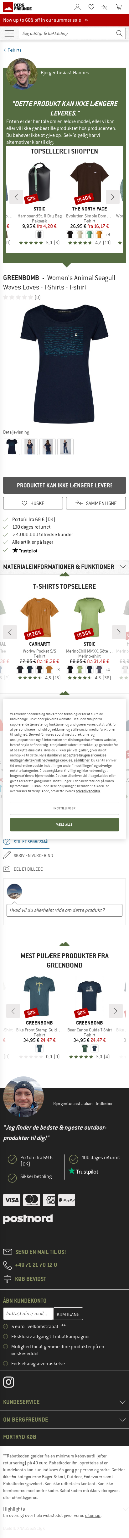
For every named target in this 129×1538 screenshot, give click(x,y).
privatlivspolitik (88, 791)
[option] (64, 364)
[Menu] (9, 32)
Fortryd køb (19, 1436)
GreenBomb (21, 277)
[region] (64, 769)
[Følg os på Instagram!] (13, 1383)
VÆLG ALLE (64, 824)
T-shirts (15, 50)
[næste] (113, 197)
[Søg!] (119, 33)
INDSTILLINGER (64, 808)
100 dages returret (31, 527)
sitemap (93, 1515)
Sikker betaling (36, 1176)
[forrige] (16, 197)
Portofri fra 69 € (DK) (33, 519)
